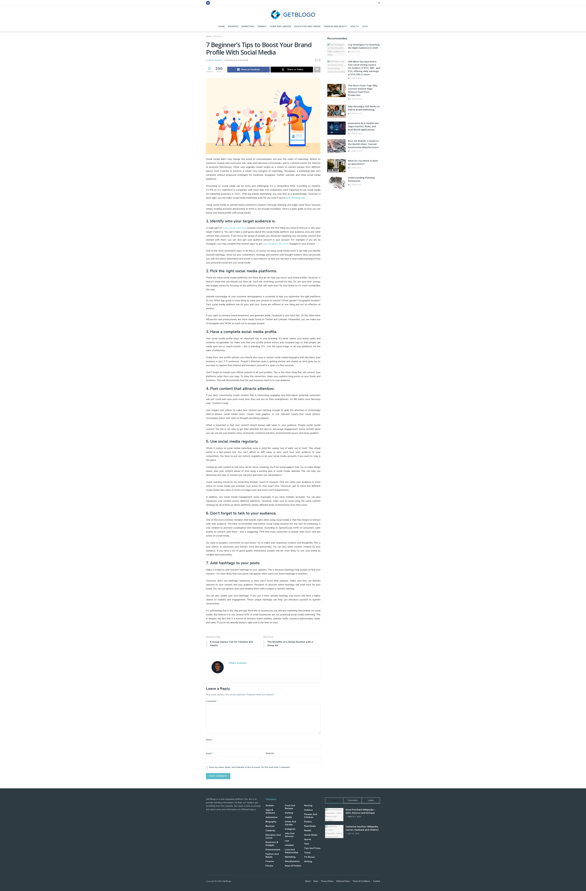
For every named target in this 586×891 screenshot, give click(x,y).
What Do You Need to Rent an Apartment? (363, 162)
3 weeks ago (355, 78)
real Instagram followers (276, 243)
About (307, 881)
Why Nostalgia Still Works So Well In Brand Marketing (364, 108)
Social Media (242, 60)
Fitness (269, 865)
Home (221, 26)
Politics (308, 821)
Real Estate (310, 826)
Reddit (307, 830)
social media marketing (234, 228)
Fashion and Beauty (335, 26)
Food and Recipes (290, 807)
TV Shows (309, 857)
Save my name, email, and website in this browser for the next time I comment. (249, 767)
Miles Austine (215, 60)
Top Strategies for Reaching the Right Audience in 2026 (364, 46)
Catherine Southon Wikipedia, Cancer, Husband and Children (362, 828)
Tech (365, 26)
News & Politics (293, 865)
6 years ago (355, 168)
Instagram (290, 829)
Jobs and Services (289, 835)
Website (270, 753)
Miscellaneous (292, 861)
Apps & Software (270, 811)
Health (354, 26)
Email (210, 753)
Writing (308, 861)
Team (315, 881)
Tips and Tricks (312, 848)
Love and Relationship (291, 851)
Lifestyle (289, 845)
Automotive (271, 817)
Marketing (248, 26)
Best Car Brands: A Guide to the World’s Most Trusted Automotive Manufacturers (363, 144)
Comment (212, 701)
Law (287, 840)
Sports (307, 839)
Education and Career (307, 26)
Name (210, 739)
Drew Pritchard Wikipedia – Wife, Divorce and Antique (360, 811)
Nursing (308, 805)
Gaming (289, 812)
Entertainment (273, 849)
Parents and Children (310, 816)
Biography (271, 821)
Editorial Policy (343, 881)
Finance (262, 26)
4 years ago (355, 185)
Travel (307, 852)
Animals (270, 805)
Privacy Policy (327, 881)
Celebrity (270, 830)
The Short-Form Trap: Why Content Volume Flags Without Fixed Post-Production (362, 90)
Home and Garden (280, 26)
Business (233, 26)
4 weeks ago (355, 99)
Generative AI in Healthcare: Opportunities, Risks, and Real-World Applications (363, 126)
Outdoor (308, 809)
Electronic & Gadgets (272, 844)
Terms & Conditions (361, 881)
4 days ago (354, 52)
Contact (376, 881)
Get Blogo (226, 881)
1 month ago (355, 133)
